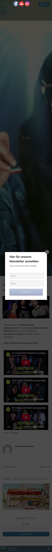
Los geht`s (26, 292)
